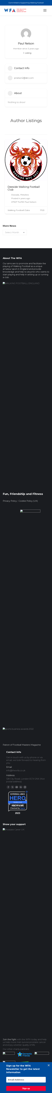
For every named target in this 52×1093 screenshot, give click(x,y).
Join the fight (9, 1039)
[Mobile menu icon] (45, 10)
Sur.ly (22, 808)
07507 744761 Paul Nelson (23, 202)
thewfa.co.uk (18, 802)
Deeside (15, 195)
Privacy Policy (10, 501)
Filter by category (44, 132)
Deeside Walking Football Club (24, 188)
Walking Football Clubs (19, 210)
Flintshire (24, 195)
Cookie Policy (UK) (28, 501)
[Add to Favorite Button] (42, 144)
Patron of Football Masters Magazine (22, 744)
